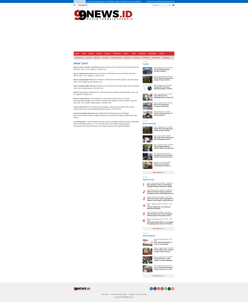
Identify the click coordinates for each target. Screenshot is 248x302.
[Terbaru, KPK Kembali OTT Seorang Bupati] (147, 114)
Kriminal (105, 57)
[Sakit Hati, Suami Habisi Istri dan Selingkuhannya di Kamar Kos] (147, 139)
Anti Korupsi (79, 57)
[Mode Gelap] (173, 5)
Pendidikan (152, 53)
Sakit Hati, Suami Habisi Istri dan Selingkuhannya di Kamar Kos (164, 138)
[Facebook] (151, 288)
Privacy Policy (142, 294)
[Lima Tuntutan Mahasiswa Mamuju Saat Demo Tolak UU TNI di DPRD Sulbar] (147, 268)
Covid (84, 53)
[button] (169, 5)
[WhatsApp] (165, 288)
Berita (126, 53)
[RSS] (172, 288)
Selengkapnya (158, 172)
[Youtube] (162, 288)
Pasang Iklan (82, 5)
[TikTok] (169, 288)
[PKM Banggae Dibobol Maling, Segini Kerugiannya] (147, 147)
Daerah (91, 53)
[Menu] (75, 5)
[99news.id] (105, 15)
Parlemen (142, 53)
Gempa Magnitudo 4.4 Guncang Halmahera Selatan (158, 207)
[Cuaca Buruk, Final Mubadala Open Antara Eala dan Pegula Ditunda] (147, 97)
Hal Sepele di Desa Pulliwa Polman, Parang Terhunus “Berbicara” (163, 156)
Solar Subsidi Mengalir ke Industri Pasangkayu (163, 243)
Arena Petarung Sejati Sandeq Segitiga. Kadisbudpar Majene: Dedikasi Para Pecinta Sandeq (91, 1)
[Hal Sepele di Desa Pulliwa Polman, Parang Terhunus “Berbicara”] (147, 156)
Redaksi (132, 294)
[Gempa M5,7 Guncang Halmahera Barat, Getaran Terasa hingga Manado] (147, 88)
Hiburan (99, 53)
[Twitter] (154, 288)
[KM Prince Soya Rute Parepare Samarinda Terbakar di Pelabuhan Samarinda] (147, 106)
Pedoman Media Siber (119, 294)
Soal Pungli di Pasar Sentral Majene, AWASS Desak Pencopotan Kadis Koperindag (160, 214)
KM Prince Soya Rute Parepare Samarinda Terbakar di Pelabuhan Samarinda (162, 105)
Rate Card (105, 294)
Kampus (108, 53)
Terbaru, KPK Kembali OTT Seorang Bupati (163, 114)
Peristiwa (146, 57)
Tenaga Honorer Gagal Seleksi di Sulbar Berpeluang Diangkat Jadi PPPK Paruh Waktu (164, 259)
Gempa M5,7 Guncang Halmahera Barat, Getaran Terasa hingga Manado (163, 88)
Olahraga (166, 57)
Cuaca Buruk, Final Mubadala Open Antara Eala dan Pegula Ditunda (164, 96)
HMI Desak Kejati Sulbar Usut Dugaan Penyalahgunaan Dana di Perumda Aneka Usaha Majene (160, 223)
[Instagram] (158, 288)
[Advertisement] (124, 37)
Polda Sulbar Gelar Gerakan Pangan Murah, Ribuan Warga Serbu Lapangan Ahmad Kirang (164, 250)
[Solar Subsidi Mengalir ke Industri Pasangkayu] (147, 242)
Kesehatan (117, 53)
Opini (134, 53)
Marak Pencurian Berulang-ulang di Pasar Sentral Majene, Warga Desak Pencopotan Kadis (158, 1)
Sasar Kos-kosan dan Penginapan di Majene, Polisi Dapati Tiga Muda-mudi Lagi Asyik (162, 165)
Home (77, 53)
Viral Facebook (116, 57)
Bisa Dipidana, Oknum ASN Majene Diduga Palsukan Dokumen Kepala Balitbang (159, 185)
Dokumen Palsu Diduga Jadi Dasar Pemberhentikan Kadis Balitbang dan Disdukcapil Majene (160, 192)
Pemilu (161, 53)
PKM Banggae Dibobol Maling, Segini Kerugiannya (163, 147)
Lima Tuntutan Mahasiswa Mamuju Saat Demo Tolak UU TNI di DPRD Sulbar (163, 268)
